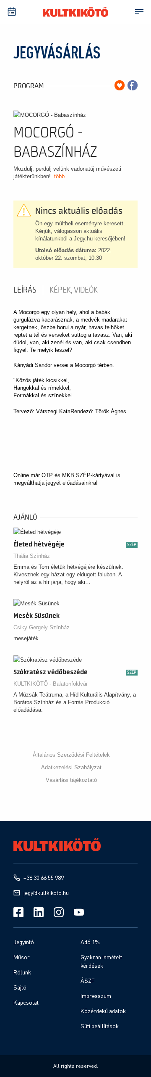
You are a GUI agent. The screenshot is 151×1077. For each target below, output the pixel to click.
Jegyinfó (23, 941)
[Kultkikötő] (75, 12)
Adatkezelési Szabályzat (71, 767)
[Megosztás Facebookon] (133, 85)
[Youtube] (79, 912)
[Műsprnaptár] (12, 12)
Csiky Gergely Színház (41, 627)
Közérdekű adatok (103, 1010)
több (59, 176)
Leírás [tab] (24, 290)
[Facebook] (18, 912)
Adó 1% (90, 941)
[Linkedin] (39, 912)
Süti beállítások (100, 1025)
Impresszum (96, 995)
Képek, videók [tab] (73, 290)
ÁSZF (88, 980)
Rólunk (22, 972)
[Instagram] (59, 912)
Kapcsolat (26, 1002)
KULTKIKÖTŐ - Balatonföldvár (50, 684)
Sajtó (19, 987)
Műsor (21, 957)
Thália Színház (31, 556)
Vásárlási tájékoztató (71, 780)
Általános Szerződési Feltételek (71, 755)
